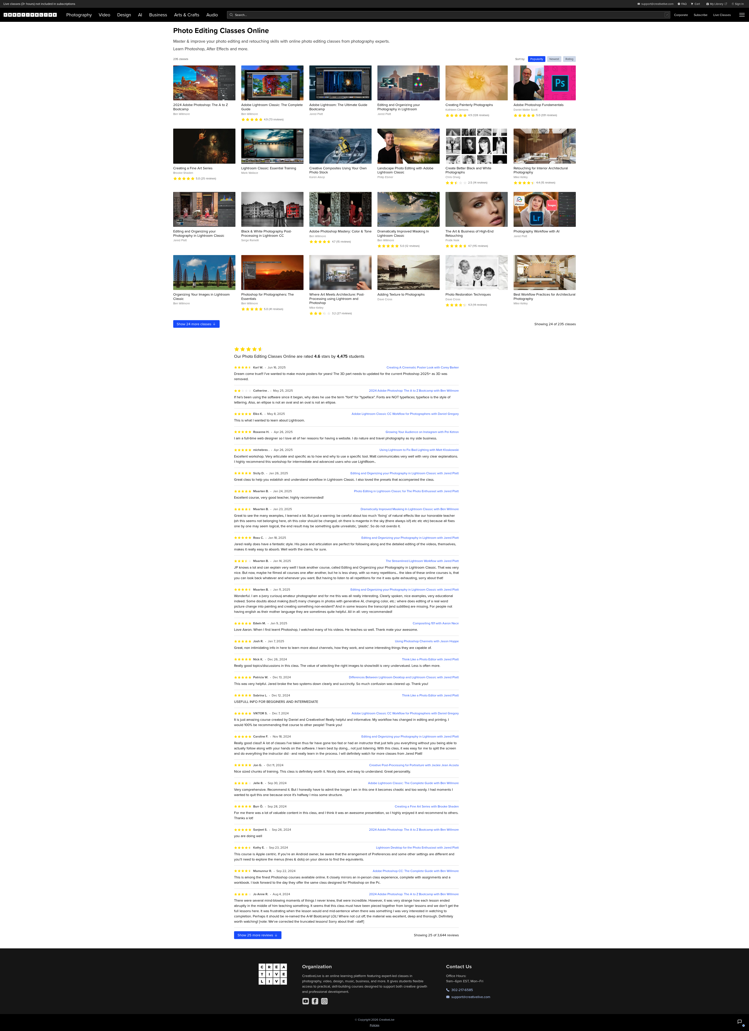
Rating (569, 59)
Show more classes (194, 324)
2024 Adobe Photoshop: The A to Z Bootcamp (200, 106)
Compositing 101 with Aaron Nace (436, 623)
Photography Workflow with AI (536, 231)
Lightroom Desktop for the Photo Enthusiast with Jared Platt (417, 847)
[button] (739, 1021)
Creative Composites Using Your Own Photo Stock (338, 170)
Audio (212, 14)
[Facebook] (315, 1001)
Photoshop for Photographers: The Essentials (267, 296)
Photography (79, 14)
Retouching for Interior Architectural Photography (541, 170)
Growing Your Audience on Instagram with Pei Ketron (422, 432)
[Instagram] (324, 1001)
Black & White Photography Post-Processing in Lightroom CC (266, 233)
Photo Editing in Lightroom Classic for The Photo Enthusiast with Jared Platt (406, 491)
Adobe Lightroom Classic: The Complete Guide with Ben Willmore (413, 783)
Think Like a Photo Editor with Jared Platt (430, 659)
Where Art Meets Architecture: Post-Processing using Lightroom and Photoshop (336, 298)
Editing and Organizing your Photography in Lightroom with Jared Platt (410, 538)
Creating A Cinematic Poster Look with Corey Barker (423, 367)
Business (158, 14)
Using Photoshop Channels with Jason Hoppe (427, 641)
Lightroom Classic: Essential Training (268, 168)
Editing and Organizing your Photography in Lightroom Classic (198, 233)
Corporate (681, 15)
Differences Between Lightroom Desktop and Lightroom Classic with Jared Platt (404, 677)
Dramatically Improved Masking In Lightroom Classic (403, 233)
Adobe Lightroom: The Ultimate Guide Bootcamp (338, 106)
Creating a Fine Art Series (192, 168)
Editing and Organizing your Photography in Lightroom (398, 106)
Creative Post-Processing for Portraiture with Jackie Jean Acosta (414, 765)
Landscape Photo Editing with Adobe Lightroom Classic (405, 170)
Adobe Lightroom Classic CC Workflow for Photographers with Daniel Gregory (405, 414)
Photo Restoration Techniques (468, 294)
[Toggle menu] (741, 14)
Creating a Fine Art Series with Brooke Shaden (427, 806)
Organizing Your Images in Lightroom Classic (201, 296)
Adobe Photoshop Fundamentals (539, 104)
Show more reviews (256, 935)
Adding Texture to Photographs (401, 294)
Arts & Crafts (186, 14)
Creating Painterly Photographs (469, 104)
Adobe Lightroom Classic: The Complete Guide (272, 106)
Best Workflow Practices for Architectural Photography (544, 296)
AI (140, 14)
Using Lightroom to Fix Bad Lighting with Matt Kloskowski (419, 450)
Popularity (536, 59)
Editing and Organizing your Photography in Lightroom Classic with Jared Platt (405, 473)
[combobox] (448, 14)
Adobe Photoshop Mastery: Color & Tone (340, 231)
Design (124, 14)
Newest (554, 59)
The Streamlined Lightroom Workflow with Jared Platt (422, 561)
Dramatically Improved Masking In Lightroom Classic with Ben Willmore (410, 509)
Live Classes (722, 15)
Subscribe (700, 15)
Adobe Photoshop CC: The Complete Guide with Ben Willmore (416, 871)
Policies (374, 1025)
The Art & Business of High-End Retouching (469, 233)
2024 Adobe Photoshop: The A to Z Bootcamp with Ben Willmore (414, 390)
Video (104, 14)
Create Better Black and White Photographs (468, 170)
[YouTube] (305, 1001)
